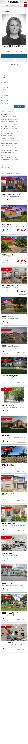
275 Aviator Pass (8, 465)
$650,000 (21, 260)
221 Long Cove (7, 553)
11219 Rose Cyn (8, 316)
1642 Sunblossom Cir (10, 285)
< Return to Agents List (5, 11)
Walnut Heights (18, 585)
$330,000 (21, 230)
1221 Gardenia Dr (8, 583)
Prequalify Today (22, 232)
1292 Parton (6, 435)
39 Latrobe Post (8, 405)
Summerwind (16, 496)
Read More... (19, 106)
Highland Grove (18, 348)
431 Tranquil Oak (8, 255)
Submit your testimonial (7, 111)
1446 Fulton (6, 224)
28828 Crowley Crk (9, 643)
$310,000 (21, 291)
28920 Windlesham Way (11, 194)
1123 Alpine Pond (8, 524)
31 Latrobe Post (8, 494)
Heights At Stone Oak (18, 257)
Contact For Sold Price (21, 201)
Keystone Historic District (19, 226)
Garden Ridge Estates (19, 615)
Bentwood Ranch (14, 555)
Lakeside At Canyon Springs (19, 525)
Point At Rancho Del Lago (19, 437)
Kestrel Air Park (17, 467)
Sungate (16, 287)
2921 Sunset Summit (10, 346)
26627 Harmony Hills (10, 376)
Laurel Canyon (14, 318)
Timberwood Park (17, 377)
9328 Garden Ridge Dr (10, 613)
